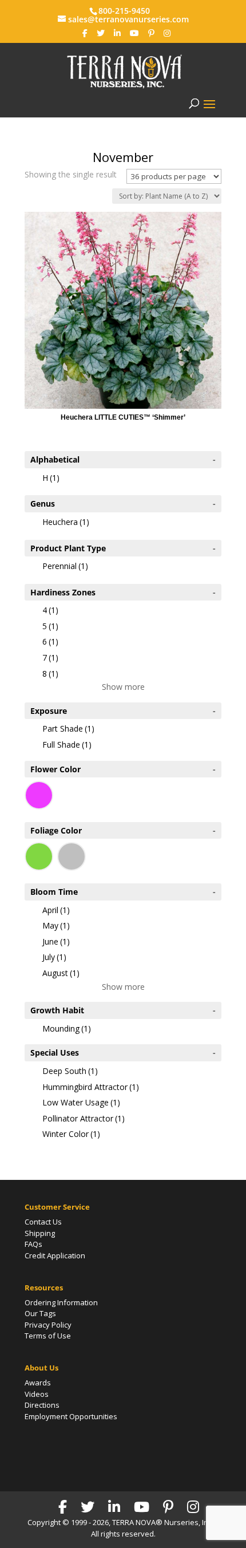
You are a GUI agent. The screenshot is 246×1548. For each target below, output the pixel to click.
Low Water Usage (81, 1102)
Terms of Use (48, 1335)
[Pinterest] (151, 33)
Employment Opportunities (71, 1416)
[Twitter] (101, 33)
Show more (123, 686)
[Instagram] (167, 33)
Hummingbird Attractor (90, 1086)
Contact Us (43, 1222)
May (56, 925)
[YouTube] (134, 33)
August (61, 973)
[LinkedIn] (117, 33)
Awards (38, 1382)
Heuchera (65, 521)
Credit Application (55, 1255)
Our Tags (40, 1313)
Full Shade (67, 744)
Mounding (66, 1028)
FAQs (33, 1244)
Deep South (70, 1070)
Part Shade (68, 728)
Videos (37, 1394)
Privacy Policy (48, 1325)
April (56, 910)
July (54, 956)
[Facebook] (85, 33)
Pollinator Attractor (83, 1118)
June (56, 941)
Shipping (40, 1233)
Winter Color (71, 1133)
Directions (42, 1405)
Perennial (65, 565)
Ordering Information (61, 1302)
